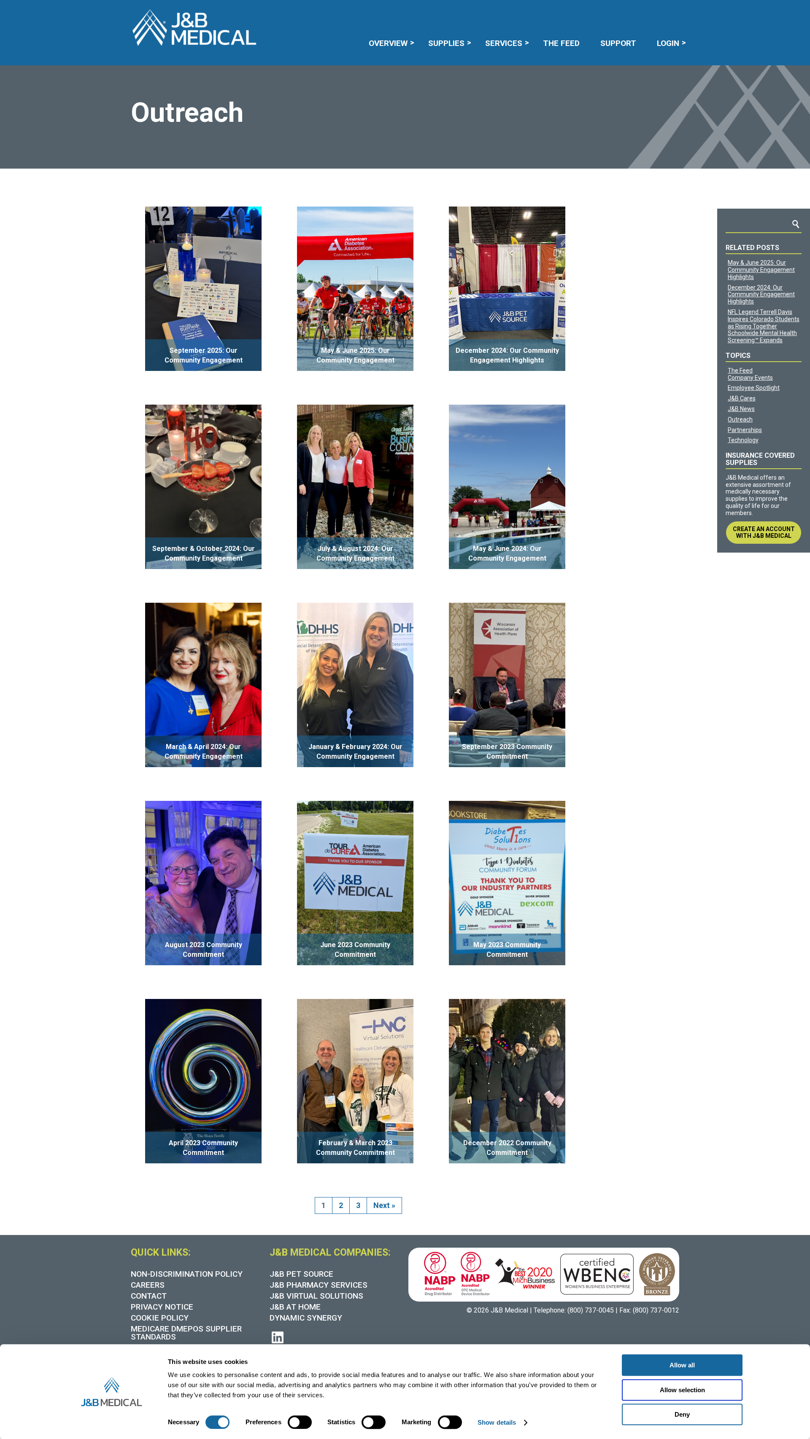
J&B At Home (295, 1307)
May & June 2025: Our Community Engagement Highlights (761, 269)
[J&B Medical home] (194, 27)
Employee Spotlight (754, 387)
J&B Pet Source (301, 1274)
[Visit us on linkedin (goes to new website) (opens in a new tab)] (278, 1337)
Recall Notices (445, 26)
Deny (682, 1414)
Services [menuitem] (503, 43)
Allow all (682, 1365)
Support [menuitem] (618, 43)
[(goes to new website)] (437, 1272)
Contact (149, 1296)
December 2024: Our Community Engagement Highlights (761, 294)
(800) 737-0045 (590, 1310)
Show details (497, 1422)
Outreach (740, 419)
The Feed (740, 370)
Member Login (508, 26)
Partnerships (745, 430)
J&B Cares (742, 398)
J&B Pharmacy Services (318, 1285)
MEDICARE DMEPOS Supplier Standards (186, 1333)
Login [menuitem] (668, 43)
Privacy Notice (162, 1307)
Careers (393, 26)
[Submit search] (618, 26)
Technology (743, 440)
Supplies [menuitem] (446, 43)
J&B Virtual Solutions (316, 1296)
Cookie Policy (160, 1318)
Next (384, 1205)
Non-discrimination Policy (187, 1274)
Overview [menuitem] (388, 43)
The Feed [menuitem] (561, 43)
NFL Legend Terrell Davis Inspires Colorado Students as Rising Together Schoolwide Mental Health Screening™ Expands (763, 326)
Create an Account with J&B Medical (764, 533)
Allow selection (682, 1389)
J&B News (741, 408)
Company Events (750, 377)
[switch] (300, 1422)
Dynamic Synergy (306, 1318)
